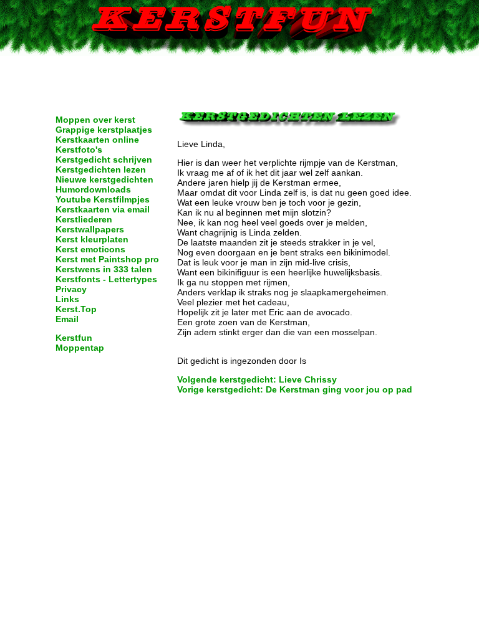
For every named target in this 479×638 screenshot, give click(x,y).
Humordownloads (93, 189)
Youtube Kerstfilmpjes (103, 199)
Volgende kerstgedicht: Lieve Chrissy (257, 379)
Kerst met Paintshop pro (107, 259)
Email (67, 319)
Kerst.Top (76, 309)
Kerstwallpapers (90, 229)
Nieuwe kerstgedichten (104, 179)
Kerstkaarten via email (103, 209)
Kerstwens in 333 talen (104, 269)
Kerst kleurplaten (92, 239)
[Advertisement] (239, 74)
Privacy (71, 289)
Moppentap (80, 348)
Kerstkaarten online (97, 140)
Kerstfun (74, 338)
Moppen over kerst (95, 120)
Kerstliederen (84, 219)
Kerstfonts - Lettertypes (106, 279)
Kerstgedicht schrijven (104, 159)
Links (67, 299)
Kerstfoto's (79, 150)
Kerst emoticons (90, 249)
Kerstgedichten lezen (101, 169)
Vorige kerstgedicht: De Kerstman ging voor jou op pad (294, 389)
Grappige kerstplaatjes (104, 130)
